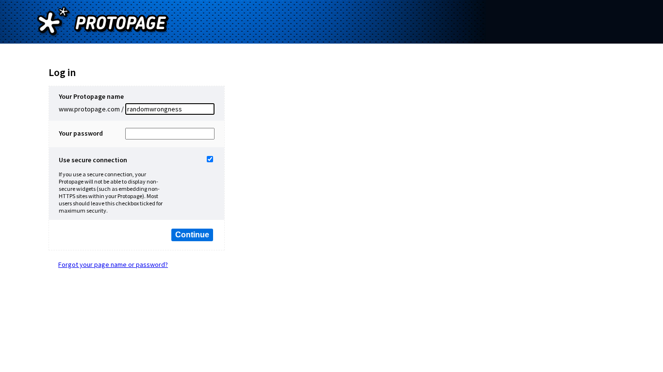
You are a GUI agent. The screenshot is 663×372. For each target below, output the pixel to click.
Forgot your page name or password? (113, 264)
